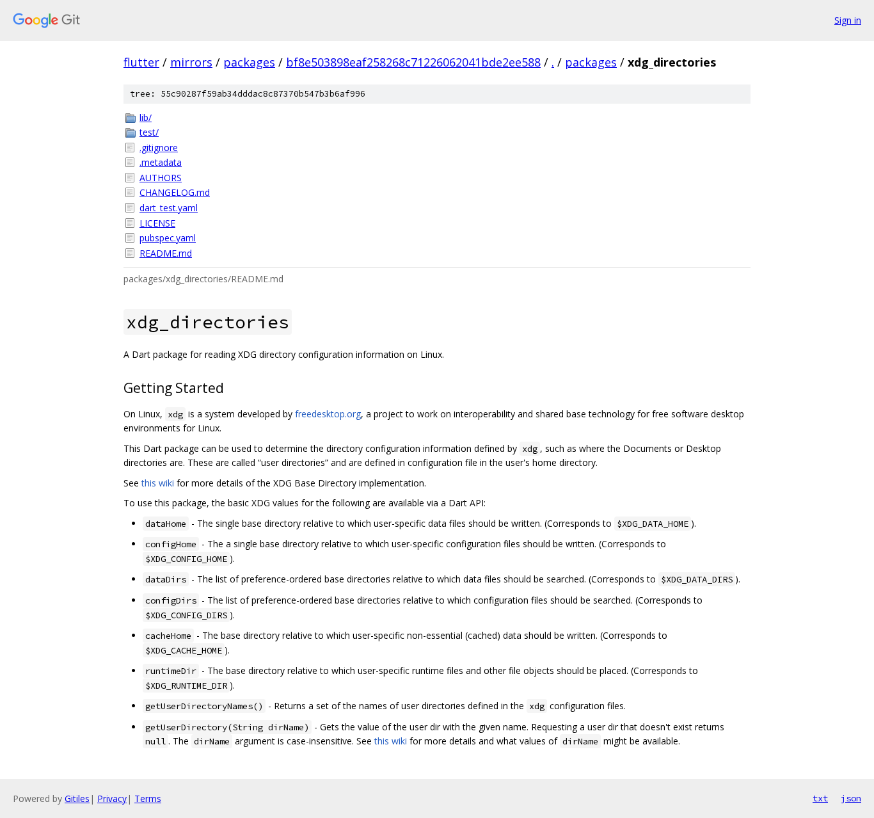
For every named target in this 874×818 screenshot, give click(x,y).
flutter (141, 62)
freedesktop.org (328, 414)
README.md (165, 253)
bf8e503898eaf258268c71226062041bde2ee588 (413, 62)
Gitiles (77, 798)
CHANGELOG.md (174, 192)
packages (249, 62)
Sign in (847, 20)
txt (820, 798)
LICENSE (157, 223)
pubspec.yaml (167, 238)
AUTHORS (160, 178)
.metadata (160, 162)
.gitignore (158, 147)
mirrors (191, 62)
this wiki (157, 483)
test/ (149, 132)
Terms (147, 798)
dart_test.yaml (168, 208)
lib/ (145, 117)
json (851, 798)
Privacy (112, 798)
